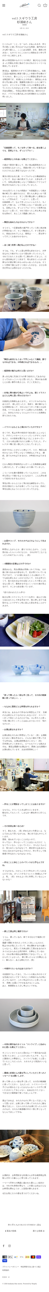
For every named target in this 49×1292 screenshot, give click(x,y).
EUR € (4, 1277)
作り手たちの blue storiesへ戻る (24, 1225)
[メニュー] (3, 5)
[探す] (39, 5)
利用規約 (5, 1270)
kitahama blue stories (15, 1284)
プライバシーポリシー (10, 1267)
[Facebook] (3, 1246)
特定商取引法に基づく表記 (31, 1267)
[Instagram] (9, 1246)
